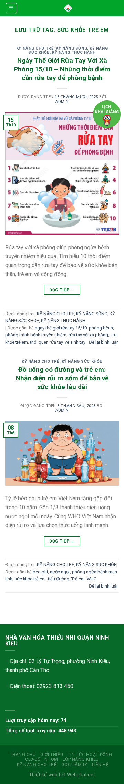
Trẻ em (78, 578)
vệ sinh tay (75, 342)
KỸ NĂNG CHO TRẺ (34, 48)
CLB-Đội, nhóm (41, 759)
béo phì (40, 571)
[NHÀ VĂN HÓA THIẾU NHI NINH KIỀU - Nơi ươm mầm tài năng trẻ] (68, 8)
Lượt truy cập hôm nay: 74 (35, 720)
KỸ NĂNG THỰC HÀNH (74, 52)
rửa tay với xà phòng (88, 334)
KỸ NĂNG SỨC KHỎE (82, 361)
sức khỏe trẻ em (30, 578)
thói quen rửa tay (46, 342)
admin (62, 101)
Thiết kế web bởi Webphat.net (62, 775)
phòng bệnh (101, 328)
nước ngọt (60, 571)
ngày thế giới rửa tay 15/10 (61, 328)
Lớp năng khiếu (81, 759)
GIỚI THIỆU (51, 754)
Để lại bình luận (104, 342)
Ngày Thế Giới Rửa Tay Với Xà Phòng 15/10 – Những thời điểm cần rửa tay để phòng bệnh (62, 69)
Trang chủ (23, 754)
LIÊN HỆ (100, 764)
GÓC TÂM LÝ (74, 764)
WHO (92, 578)
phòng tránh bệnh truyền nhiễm (35, 334)
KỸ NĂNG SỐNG (71, 48)
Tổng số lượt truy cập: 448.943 (40, 731)
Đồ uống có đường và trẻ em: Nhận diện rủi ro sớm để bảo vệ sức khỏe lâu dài (62, 378)
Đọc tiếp (62, 290)
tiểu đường (58, 578)
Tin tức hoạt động (90, 754)
